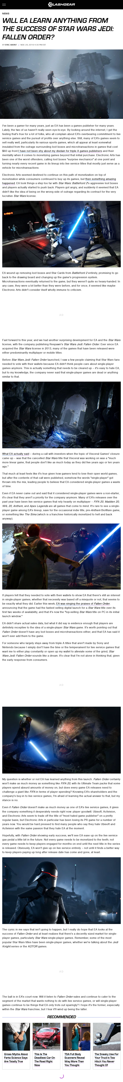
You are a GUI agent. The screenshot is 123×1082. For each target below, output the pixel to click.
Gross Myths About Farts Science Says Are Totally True (16, 1058)
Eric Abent (11, 45)
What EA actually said (15, 454)
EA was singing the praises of (83, 603)
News (5, 14)
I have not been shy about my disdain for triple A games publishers (60, 151)
